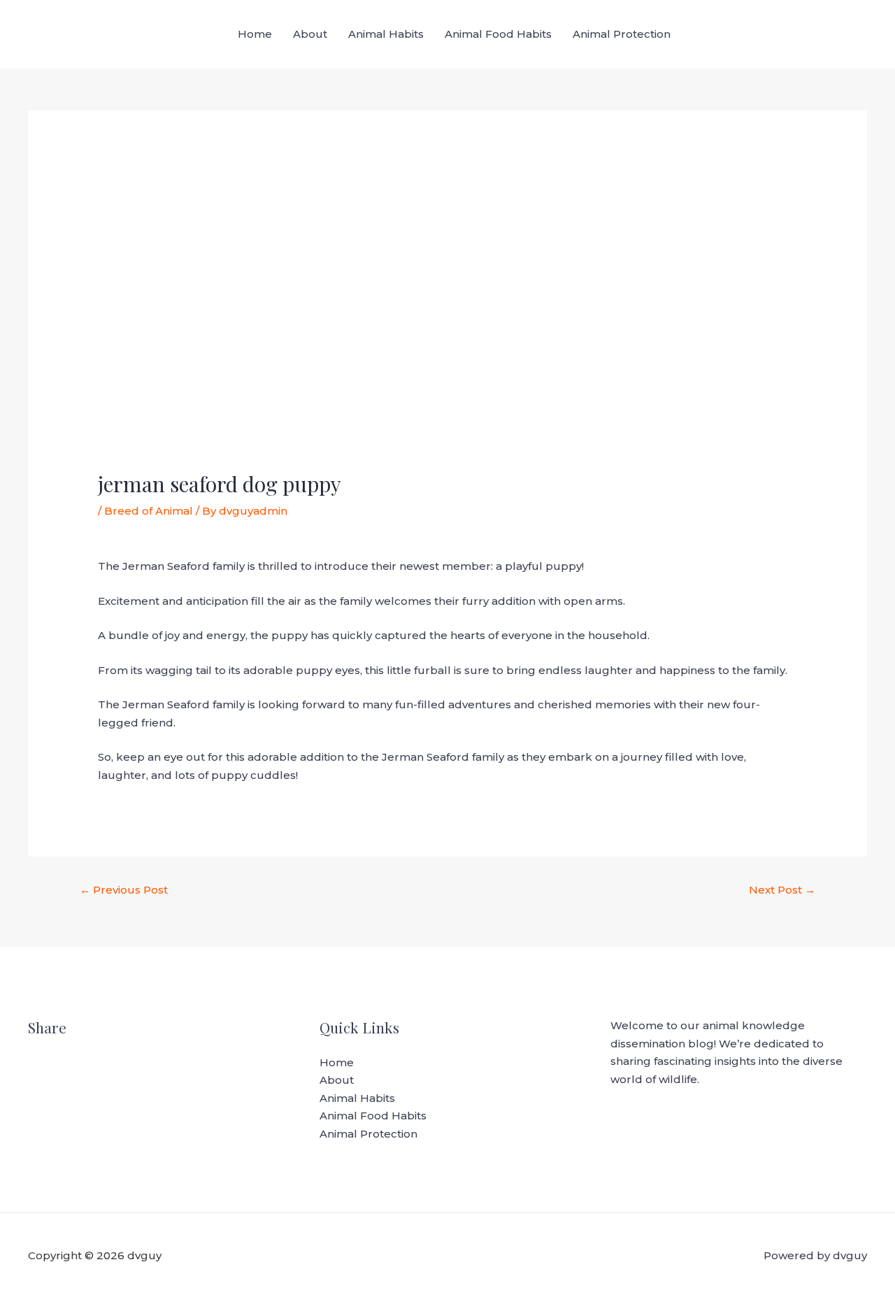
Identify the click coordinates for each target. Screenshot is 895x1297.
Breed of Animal (148, 510)
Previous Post (124, 889)
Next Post (782, 889)
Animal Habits (386, 34)
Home (255, 34)
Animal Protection (622, 34)
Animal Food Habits (498, 34)
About (310, 34)
